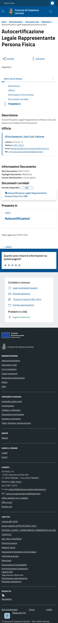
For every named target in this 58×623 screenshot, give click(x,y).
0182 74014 (18, 145)
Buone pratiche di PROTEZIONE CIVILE (19, 525)
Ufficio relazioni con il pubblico (15, 498)
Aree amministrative (11, 360)
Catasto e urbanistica (11, 410)
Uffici (4, 386)
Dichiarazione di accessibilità (14, 564)
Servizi (7, 213)
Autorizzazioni (8, 405)
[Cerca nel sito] (49, 11)
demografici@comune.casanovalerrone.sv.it (29, 148)
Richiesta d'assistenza (11, 581)
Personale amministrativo (13, 377)
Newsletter (7, 599)
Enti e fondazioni (9, 369)
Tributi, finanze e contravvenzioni (16, 423)
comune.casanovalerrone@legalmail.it (26, 151)
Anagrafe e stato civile (12, 401)
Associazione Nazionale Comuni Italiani (19, 551)
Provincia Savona (9, 543)
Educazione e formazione (13, 414)
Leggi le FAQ (7, 571)
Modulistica (46, 21)
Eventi (4, 457)
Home (4, 21)
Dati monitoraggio (10, 609)
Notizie (5, 437)
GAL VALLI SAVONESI (11, 538)
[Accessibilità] (7, 616)
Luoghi (5, 452)
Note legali (6, 560)
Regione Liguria (9, 3)
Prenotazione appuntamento (14, 578)
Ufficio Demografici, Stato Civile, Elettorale (24, 136)
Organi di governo (9, 373)
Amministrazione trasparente (15, 568)
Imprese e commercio (11, 418)
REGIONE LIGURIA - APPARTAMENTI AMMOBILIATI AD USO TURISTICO (29, 532)
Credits (49, 609)
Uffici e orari (7, 502)
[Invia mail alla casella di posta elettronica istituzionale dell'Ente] (27, 489)
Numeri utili (7, 506)
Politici (4, 382)
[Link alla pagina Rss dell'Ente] (3, 595)
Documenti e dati (32, 21)
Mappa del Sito (19, 612)
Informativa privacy (10, 556)
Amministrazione (16, 21)
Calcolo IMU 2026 (10, 521)
